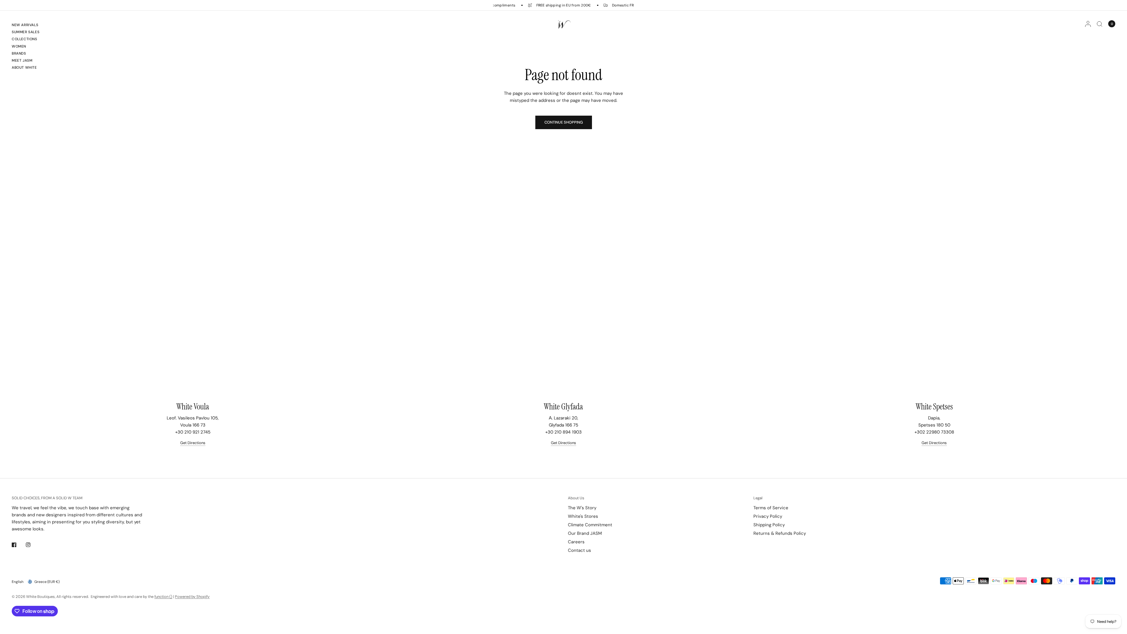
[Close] (482, 216)
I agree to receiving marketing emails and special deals (535, 415)
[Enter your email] (641, 403)
